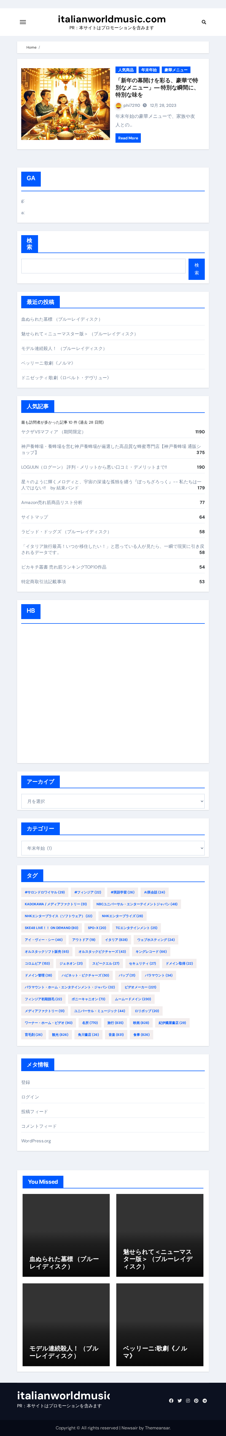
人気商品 (126, 69)
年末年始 (149, 69)
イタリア (116, 940)
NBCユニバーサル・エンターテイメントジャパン (136, 904)
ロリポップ (147, 1011)
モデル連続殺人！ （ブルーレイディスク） (64, 348)
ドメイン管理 (38, 975)
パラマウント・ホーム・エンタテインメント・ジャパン (70, 987)
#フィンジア (87, 892)
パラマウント (159, 975)
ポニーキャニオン (88, 999)
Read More (128, 138)
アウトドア (83, 940)
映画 (141, 1023)
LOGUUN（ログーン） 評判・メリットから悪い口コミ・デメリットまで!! (94, 467)
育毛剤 (33, 1034)
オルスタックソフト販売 (47, 951)
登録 (25, 1082)
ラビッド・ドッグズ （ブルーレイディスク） (66, 532)
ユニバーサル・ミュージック (99, 1011)
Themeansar (157, 1428)
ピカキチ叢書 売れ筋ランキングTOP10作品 (63, 567)
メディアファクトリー (44, 1011)
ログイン (30, 1097)
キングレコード (151, 951)
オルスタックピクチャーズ (102, 951)
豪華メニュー (176, 69)
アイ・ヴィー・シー (44, 940)
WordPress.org (36, 1141)
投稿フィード (34, 1111)
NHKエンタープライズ (122, 916)
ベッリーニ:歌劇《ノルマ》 (48, 363)
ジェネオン (71, 963)
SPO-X (97, 928)
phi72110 (131, 105)
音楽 (116, 1034)
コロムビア (37, 963)
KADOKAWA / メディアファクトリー (56, 904)
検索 (30, 244)
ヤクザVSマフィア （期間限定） (53, 432)
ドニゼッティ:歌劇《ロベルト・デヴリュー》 (66, 378)
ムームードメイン (133, 999)
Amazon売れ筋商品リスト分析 (51, 502)
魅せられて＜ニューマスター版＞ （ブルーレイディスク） (79, 334)
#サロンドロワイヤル (45, 892)
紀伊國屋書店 (172, 1023)
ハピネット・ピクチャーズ (85, 975)
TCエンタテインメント (136, 928)
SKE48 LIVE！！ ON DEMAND (51, 928)
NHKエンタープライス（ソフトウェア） (58, 916)
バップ (127, 975)
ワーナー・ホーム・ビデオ (48, 1023)
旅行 (115, 1023)
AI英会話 (154, 892)
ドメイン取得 (179, 963)
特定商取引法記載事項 (43, 582)
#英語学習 (122, 892)
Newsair (130, 1428)
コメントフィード (39, 1126)
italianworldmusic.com (112, 19)
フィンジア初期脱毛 (43, 999)
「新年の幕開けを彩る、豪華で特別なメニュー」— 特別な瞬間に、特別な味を (157, 87)
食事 (141, 1034)
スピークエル (105, 963)
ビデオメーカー (140, 987)
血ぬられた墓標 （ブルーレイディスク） (62, 319)
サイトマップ (34, 517)
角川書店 (88, 1034)
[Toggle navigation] (23, 22)
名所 (90, 1023)
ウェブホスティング (156, 940)
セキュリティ (142, 963)
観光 (60, 1034)
